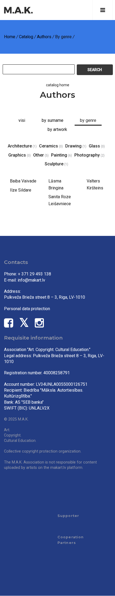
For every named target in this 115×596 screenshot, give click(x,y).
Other (38, 155)
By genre (88, 120)
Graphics (17, 155)
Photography (87, 155)
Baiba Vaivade (23, 181)
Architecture (20, 146)
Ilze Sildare (20, 190)
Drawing (73, 146)
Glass (94, 146)
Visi (21, 120)
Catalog (26, 36)
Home (9, 36)
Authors (44, 36)
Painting (59, 155)
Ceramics (48, 146)
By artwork (57, 129)
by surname (52, 120)
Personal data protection (27, 308)
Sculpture (54, 163)
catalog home (57, 85)
